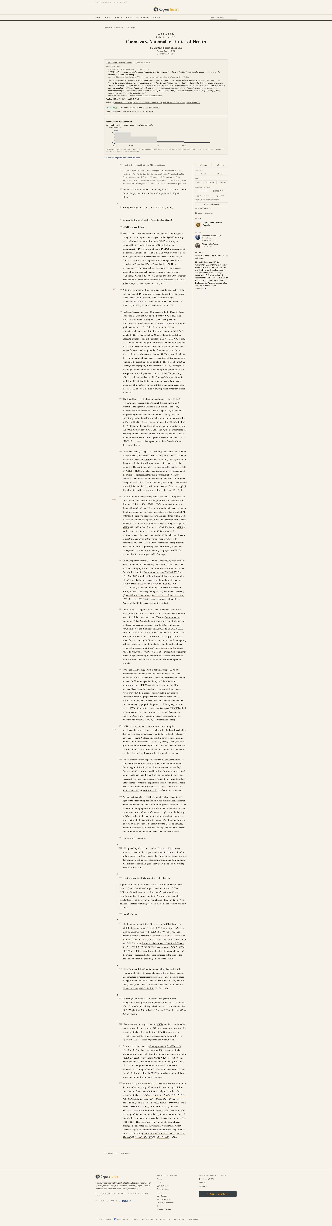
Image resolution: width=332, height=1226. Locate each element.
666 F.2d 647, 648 (131, 1102)
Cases (98, 17)
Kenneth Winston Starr (211, 236)
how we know (154, 108)
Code (107, 17)
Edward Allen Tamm (210, 244)
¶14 (120, 609)
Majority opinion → (209, 240)
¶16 (120, 726)
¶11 (120, 451)
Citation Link (210, 182)
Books (156, 17)
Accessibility (121, 1219)
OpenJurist (108, 28)
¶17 (120, 759)
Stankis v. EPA (168, 947)
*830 (114, 499)
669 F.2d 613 (161, 1106)
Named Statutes (164, 1199)
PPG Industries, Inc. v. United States (150, 77)
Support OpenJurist (218, 1194)
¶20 (120, 848)
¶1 (121, 165)
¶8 (121, 289)
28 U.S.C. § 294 (119, 99)
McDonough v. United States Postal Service (162, 1098)
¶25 (120, 998)
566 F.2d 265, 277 (169, 572)
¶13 (120, 560)
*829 (114, 289)
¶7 (121, 233)
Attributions (165, 1219)
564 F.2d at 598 (136, 632)
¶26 (120, 1024)
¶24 (120, 969)
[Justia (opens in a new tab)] (127, 1201)
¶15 (120, 669)
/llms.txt (202, 1183)
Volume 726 (118, 28)
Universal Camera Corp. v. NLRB (159, 1133)
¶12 (120, 496)
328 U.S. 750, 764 (166, 786)
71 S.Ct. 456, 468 (143, 1137)
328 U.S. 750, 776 (160, 595)
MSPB (144, 315)
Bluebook (223, 182)
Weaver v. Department (169, 1102)
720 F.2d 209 (155, 455)
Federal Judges (163, 1189)
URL (198, 182)
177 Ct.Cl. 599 (148, 651)
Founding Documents (166, 1203)
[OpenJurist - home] (166, 9)
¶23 (120, 924)
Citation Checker (164, 1209)
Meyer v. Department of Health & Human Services (156, 935)
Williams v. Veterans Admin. (157, 1094)
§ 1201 (164, 1057)
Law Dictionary (163, 1186)
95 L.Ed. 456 (163, 1137)
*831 (114, 729)
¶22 (120, 913)
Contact (134, 1219)
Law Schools (162, 1196)
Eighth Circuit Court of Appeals (166, 48)
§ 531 (144, 275)
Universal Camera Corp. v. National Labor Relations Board (138, 103)
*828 (114, 164)
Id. (140, 482)
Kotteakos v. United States (174, 103)
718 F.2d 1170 (174, 1046)
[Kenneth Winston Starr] (197, 237)
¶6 (121, 227)
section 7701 (176, 968)
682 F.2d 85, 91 (146, 988)
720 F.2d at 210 (136, 700)
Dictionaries (143, 17)
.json (116, 1153)
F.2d (127, 28)
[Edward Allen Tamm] (197, 245)
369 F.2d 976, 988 (131, 651)
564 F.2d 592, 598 (167, 583)
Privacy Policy (193, 1219)
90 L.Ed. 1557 (135, 599)
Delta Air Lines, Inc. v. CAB (144, 583)
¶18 (120, 796)
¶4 (121, 207)
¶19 (120, 838)
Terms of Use (178, 1219)
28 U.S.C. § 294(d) (164, 207)
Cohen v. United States (171, 647)
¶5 (121, 219)
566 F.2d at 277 (135, 620)
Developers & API (206, 1179)
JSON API (203, 1186)
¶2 (121, 170)
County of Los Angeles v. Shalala (176, 77)
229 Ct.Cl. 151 (139, 939)
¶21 (120, 877)
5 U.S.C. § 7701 (132, 99)
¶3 (121, 189)
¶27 (120, 1046)
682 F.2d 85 (137, 947)
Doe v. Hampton (193, 103)
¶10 (120, 399)
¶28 (120, 1083)
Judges (129, 17)
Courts (118, 17)
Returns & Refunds (149, 1219)
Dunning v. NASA (157, 1046)
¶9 (121, 311)
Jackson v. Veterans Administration (149, 96)
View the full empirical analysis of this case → (123, 158)
